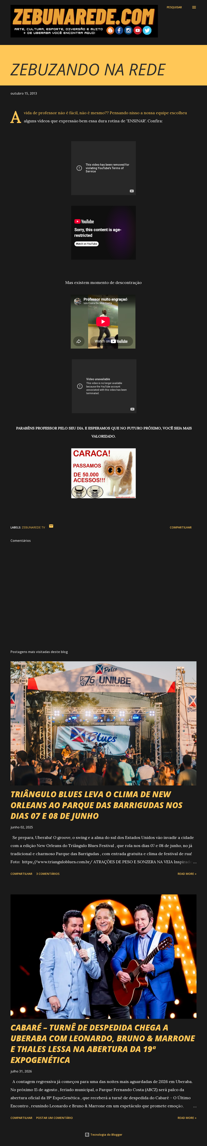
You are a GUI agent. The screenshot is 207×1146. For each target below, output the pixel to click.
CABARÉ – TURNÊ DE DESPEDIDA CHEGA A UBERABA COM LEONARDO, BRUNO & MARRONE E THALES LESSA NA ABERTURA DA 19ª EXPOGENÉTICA (103, 1043)
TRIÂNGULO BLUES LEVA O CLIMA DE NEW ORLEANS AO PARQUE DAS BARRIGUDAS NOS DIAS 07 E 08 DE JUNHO (97, 805)
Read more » (187, 874)
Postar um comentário (54, 1118)
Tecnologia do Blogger (106, 1134)
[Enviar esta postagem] (51, 527)
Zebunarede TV (33, 527)
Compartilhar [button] (181, 527)
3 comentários (47, 874)
